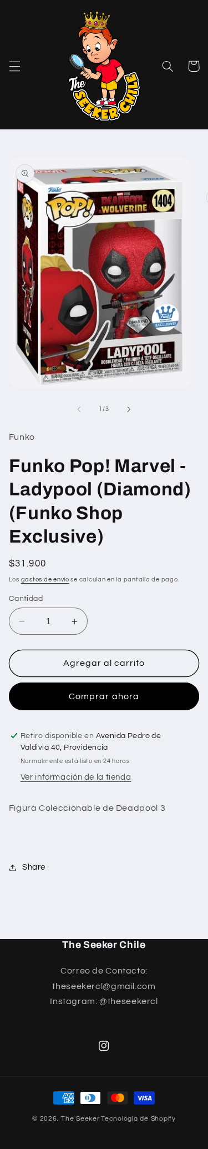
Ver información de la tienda (76, 777)
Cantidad (26, 599)
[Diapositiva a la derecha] (129, 409)
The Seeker (80, 1119)
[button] (14, 66)
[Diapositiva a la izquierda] (79, 409)
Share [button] (33, 867)
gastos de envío (45, 579)
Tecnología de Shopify (138, 1119)
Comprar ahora (104, 696)
